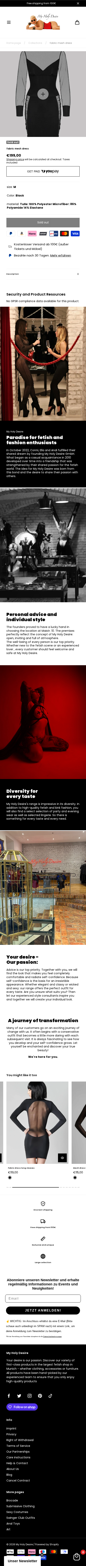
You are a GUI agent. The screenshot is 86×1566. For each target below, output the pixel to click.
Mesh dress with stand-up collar (25, 1168)
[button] (8, 22)
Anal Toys (13, 1524)
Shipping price (15, 159)
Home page (13, 43)
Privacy (11, 1434)
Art (8, 1529)
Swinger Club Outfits (20, 1518)
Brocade (12, 1500)
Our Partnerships (18, 1452)
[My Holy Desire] (43, 22)
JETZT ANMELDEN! (43, 1310)
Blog (9, 1475)
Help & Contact (17, 1463)
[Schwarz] (10, 1177)
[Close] (78, 3)
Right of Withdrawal (20, 1440)
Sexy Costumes (17, 1512)
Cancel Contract (18, 1480)
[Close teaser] (42, 1555)
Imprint (11, 1428)
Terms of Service (18, 1446)
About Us (12, 1469)
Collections (35, 43)
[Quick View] (62, 1157)
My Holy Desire (24, 1544)
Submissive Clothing (20, 1506)
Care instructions (18, 1457)
